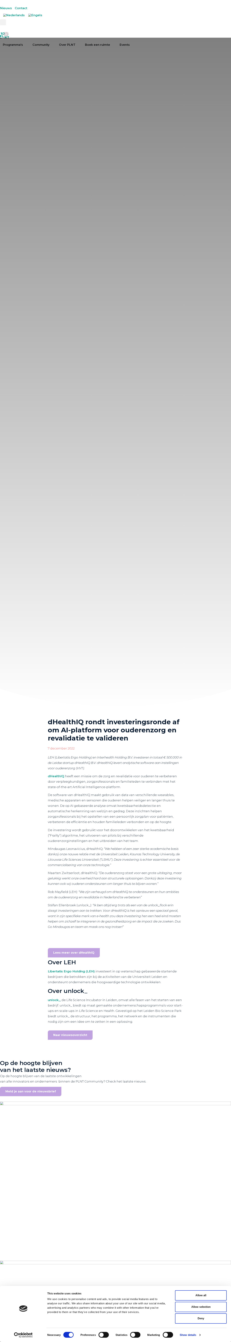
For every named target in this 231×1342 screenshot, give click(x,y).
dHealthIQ (56, 776)
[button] (3, 22)
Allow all (200, 1295)
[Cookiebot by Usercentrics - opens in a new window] (23, 1335)
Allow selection (201, 1306)
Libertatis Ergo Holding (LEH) (71, 971)
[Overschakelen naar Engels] (35, 15)
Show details (188, 1334)
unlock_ (54, 1000)
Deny (201, 1318)
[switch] (104, 1335)
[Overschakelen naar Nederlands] (14, 15)
